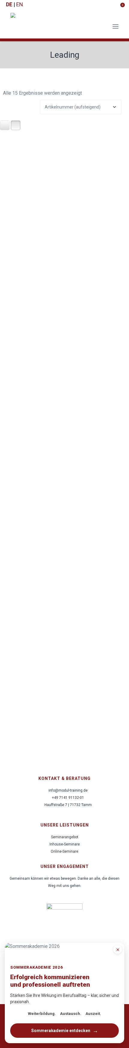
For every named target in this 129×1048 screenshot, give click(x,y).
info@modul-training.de (68, 790)
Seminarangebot (64, 837)
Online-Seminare (64, 851)
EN (19, 4)
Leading (64, 55)
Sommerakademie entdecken (64, 1030)
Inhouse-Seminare (65, 844)
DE (9, 4)
